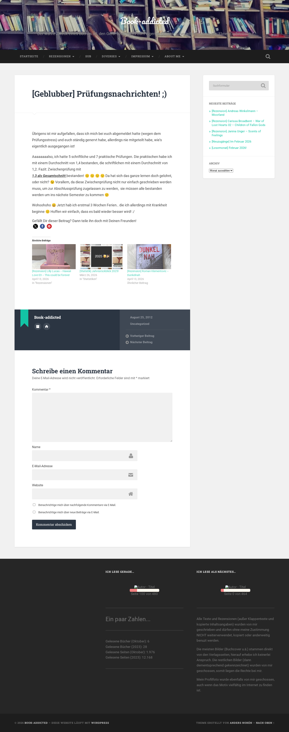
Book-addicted (144, 21)
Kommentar (41, 389)
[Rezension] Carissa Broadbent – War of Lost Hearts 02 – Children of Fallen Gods (238, 123)
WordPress (100, 722)
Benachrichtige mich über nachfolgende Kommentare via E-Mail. (77, 505)
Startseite (29, 56)
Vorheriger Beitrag (142, 336)
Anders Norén (241, 722)
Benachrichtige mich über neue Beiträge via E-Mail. (68, 512)
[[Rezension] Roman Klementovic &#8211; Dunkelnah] (149, 256)
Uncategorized (139, 324)
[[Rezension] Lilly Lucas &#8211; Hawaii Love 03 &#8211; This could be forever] (54, 256)
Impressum (140, 56)
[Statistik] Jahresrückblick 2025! (99, 271)
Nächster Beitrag (141, 342)
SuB (88, 56)
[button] (35, 226)
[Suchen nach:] (239, 85)
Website (37, 485)
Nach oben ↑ (265, 722)
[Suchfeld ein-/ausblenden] (268, 56)
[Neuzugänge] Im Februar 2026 (231, 141)
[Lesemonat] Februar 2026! (229, 148)
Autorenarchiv (37, 326)
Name (36, 447)
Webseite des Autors (46, 326)
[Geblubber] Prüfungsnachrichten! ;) (99, 93)
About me (173, 56)
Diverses (109, 56)
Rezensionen (60, 56)
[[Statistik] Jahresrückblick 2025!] (101, 256)
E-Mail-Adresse (42, 466)
